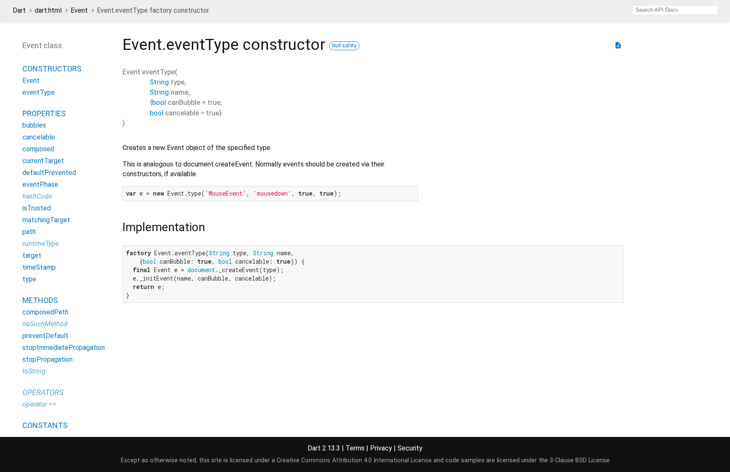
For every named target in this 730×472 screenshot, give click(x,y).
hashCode (37, 196)
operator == (39, 404)
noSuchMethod (45, 324)
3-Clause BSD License (580, 460)
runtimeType (40, 244)
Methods (40, 300)
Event (79, 10)
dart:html (48, 10)
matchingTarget (46, 220)
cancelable (38, 137)
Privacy (381, 448)
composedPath (45, 312)
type (29, 279)
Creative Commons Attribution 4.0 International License (354, 460)
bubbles (34, 125)
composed (38, 149)
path (29, 232)
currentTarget (43, 161)
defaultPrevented (49, 173)
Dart (19, 10)
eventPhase (40, 184)
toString (34, 371)
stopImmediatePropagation (63, 348)
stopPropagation (47, 359)
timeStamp (39, 267)
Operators (42, 392)
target (31, 255)
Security (410, 448)
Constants (45, 425)
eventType (38, 92)
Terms (355, 448)
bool (159, 102)
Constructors (52, 68)
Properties (44, 113)
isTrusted (36, 208)
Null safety (344, 46)
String (159, 82)
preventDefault (45, 336)
